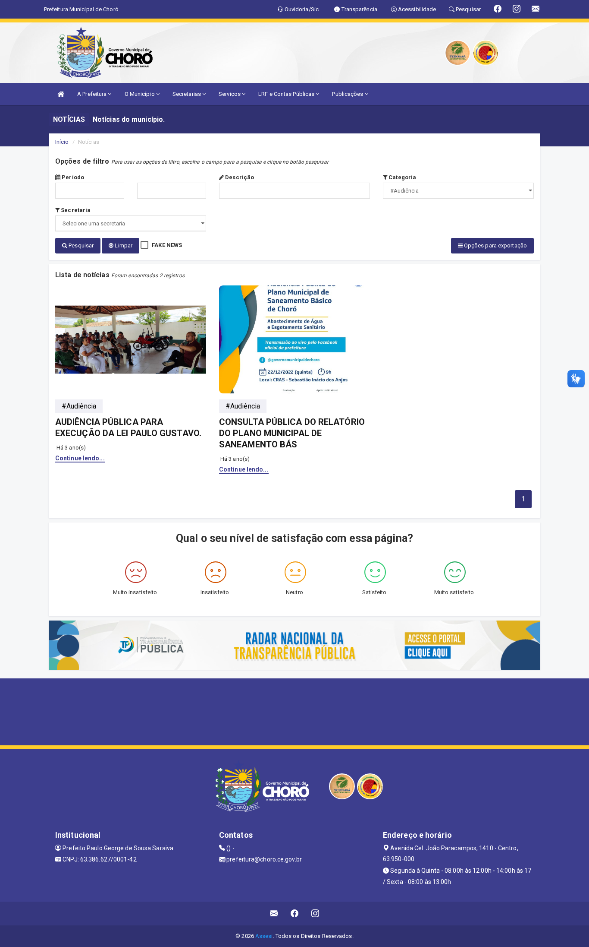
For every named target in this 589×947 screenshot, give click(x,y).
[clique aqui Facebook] (294, 913)
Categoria (401, 177)
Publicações (348, 94)
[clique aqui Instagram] (315, 913)
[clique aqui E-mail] (274, 913)
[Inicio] (61, 94)
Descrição (239, 177)
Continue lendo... (80, 458)
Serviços (230, 94)
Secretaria (75, 210)
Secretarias (187, 94)
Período (72, 177)
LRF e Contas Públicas (287, 94)
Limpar (122, 245)
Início (62, 142)
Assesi (264, 936)
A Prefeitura (92, 94)
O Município (140, 94)
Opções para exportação (495, 245)
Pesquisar (80, 245)
